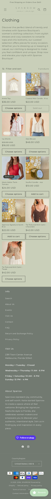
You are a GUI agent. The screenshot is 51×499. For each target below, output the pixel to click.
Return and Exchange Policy (19, 333)
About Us (9, 304)
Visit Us (9, 316)
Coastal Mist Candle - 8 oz (37, 98)
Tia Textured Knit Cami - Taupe (12, 268)
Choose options (13, 108)
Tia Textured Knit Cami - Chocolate (36, 226)
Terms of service (19, 489)
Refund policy (23, 485)
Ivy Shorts (6, 139)
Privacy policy (36, 485)
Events (8, 310)
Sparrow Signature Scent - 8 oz (13, 226)
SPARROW (26, 482)
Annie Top (6, 98)
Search (8, 298)
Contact (9, 322)
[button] (5, 9)
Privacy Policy (12, 339)
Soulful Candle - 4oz (34, 182)
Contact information (21, 493)
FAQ (7, 328)
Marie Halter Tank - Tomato (10, 183)
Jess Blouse (31, 139)
